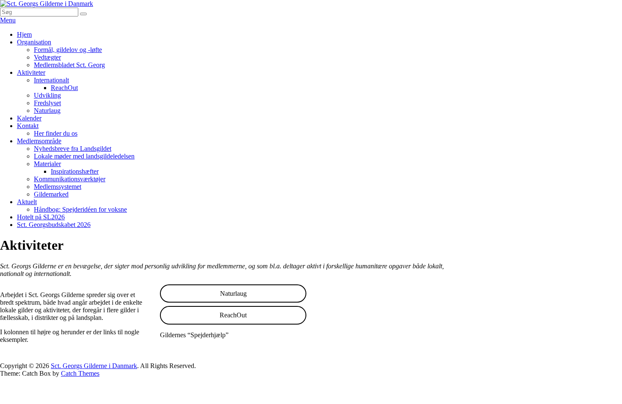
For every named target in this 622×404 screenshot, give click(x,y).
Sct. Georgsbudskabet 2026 (54, 224)
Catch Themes (80, 373)
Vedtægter (47, 57)
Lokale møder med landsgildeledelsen (84, 156)
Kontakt (28, 125)
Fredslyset (47, 102)
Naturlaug (47, 110)
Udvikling (47, 95)
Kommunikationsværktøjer (69, 179)
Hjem (24, 34)
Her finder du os (55, 133)
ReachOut (64, 87)
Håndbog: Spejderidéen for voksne (80, 209)
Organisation (34, 42)
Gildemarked (51, 194)
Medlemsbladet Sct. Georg (69, 64)
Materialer (47, 163)
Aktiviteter (31, 72)
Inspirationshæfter (75, 171)
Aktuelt (27, 201)
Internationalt (51, 80)
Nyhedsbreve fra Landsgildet (72, 148)
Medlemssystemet (57, 186)
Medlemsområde (39, 141)
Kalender (29, 118)
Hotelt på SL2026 (41, 217)
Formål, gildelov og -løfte (68, 49)
